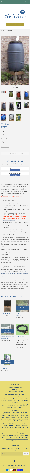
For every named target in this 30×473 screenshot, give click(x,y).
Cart (28, 2)
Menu (4, 2)
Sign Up (26, 453)
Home (2, 30)
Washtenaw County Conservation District (16, 465)
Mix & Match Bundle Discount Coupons (15, 391)
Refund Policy (15, 389)
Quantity (3, 146)
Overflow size (4, 138)
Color (2, 131)
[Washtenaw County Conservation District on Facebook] (14, 461)
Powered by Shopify (14, 467)
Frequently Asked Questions (15, 387)
